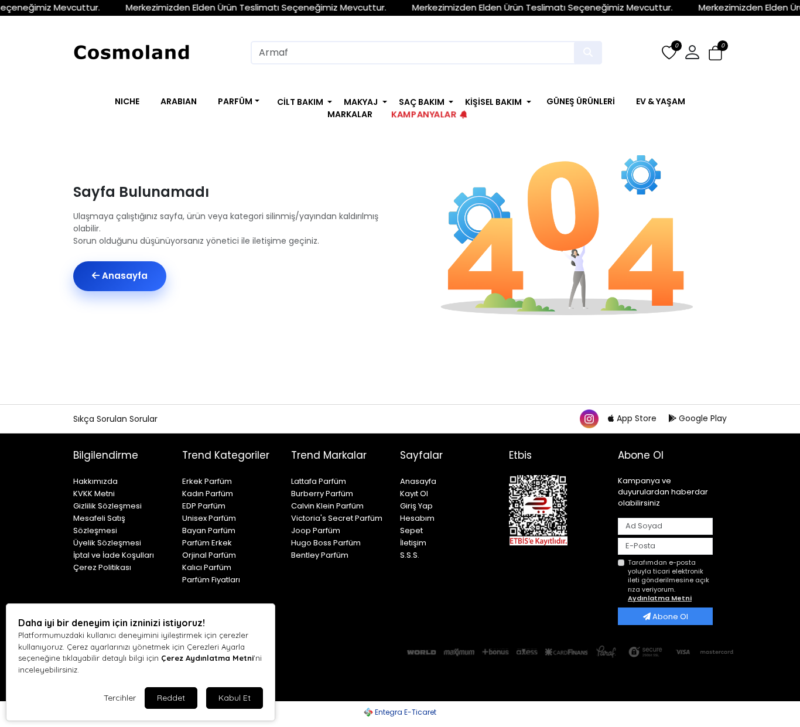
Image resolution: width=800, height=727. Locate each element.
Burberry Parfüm (322, 493)
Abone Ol (669, 616)
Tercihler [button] (120, 697)
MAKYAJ (361, 102)
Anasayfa (124, 275)
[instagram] (589, 418)
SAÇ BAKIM (422, 102)
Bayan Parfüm (208, 530)
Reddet (171, 697)
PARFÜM (235, 101)
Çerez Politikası (102, 567)
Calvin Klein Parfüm (327, 505)
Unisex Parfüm (209, 518)
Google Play (701, 418)
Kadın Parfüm (207, 493)
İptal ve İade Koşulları (113, 555)
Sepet (411, 530)
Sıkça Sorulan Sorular (115, 419)
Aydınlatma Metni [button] (660, 598)
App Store (636, 418)
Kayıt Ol (414, 493)
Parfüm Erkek (207, 542)
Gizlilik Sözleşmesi (107, 505)
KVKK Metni (94, 493)
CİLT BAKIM (300, 102)
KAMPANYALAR (424, 114)
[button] (715, 53)
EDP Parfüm (203, 505)
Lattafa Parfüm (318, 481)
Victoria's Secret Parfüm (336, 518)
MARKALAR (349, 114)
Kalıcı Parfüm (206, 567)
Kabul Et (234, 697)
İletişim (413, 542)
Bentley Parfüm (319, 555)
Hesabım (417, 518)
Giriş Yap (416, 505)
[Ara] (588, 52)
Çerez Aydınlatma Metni (207, 658)
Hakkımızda (95, 481)
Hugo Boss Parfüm (326, 542)
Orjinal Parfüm (209, 555)
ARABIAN (178, 101)
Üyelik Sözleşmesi (107, 542)
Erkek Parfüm (207, 481)
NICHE (127, 101)
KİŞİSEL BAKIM (493, 102)
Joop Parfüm (315, 530)
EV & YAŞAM (660, 101)
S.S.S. (409, 555)
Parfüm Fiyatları (211, 579)
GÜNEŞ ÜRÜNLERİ (580, 101)
